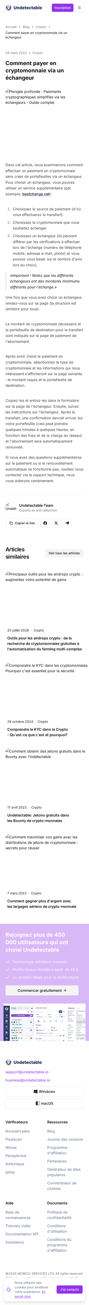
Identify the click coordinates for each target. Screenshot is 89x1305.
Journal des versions (65, 1139)
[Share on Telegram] (67, 523)
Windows (47, 1091)
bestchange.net (36, 194)
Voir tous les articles (64, 553)
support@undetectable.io (27, 1072)
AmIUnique (14, 1164)
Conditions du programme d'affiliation (59, 1245)
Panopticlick (15, 1155)
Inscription (63, 8)
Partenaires (56, 1161)
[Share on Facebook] (45, 523)
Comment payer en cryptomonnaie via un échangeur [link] (36, 35)
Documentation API (21, 1234)
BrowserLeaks (17, 1131)
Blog (26, 27)
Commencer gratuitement (40, 990)
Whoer (11, 1147)
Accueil (10, 27)
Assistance (14, 1242)
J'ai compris (69, 1289)
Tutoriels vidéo (18, 1226)
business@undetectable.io (27, 1080)
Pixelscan (13, 1139)
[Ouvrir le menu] (79, 8)
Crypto (41, 27)
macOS (47, 1103)
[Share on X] (56, 523)
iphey (10, 1172)
